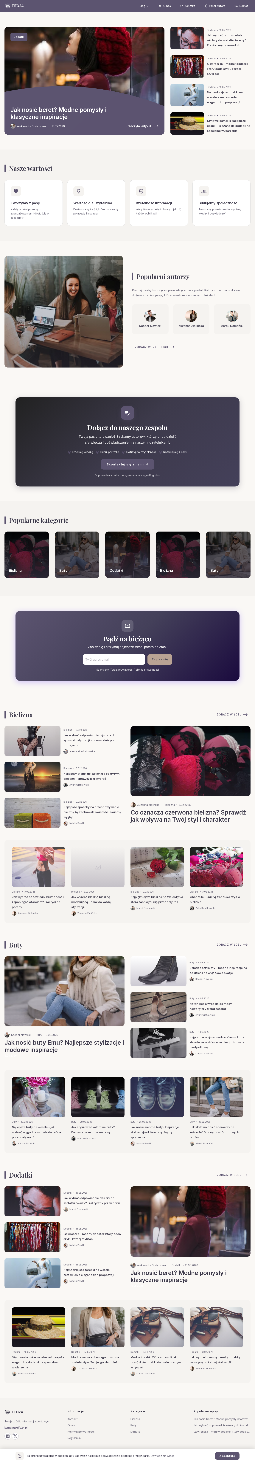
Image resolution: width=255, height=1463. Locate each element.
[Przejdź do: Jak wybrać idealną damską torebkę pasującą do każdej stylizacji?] (216, 1341)
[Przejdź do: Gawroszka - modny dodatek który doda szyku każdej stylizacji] (210, 68)
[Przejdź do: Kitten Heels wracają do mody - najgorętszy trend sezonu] (190, 1008)
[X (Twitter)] (15, 1436)
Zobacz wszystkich (151, 347)
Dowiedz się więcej (163, 1455)
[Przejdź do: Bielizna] (26, 555)
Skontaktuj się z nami (125, 464)
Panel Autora (217, 6)
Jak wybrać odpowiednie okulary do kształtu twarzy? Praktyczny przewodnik (222, 1425)
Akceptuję (227, 1455)
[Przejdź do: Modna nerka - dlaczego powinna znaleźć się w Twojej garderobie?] (98, 1341)
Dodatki (135, 1432)
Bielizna (135, 1419)
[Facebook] (7, 1436)
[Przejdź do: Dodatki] (127, 555)
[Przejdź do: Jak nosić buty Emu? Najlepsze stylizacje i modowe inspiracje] (64, 1007)
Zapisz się (160, 659)
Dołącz (244, 6)
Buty (133, 1425)
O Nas (167, 6)
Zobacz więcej (229, 714)
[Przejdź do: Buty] (77, 555)
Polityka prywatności (146, 669)
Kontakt (190, 6)
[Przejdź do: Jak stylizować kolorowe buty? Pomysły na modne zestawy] (98, 1111)
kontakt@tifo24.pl (15, 1427)
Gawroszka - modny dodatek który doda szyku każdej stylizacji (222, 1432)
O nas (71, 1425)
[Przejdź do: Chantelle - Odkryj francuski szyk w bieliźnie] (216, 881)
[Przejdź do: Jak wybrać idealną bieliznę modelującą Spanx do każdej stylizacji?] (98, 881)
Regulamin (74, 1438)
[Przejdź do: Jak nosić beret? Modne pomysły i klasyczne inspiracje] (84, 81)
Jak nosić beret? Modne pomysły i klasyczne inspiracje (222, 1419)
